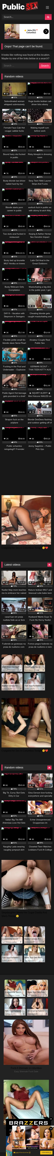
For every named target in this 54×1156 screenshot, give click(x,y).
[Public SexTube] (22, 6)
